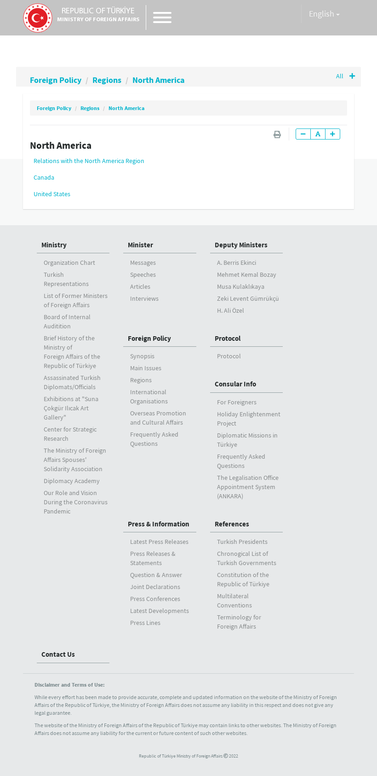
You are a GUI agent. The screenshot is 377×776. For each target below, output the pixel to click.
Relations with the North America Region (89, 161)
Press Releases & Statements (153, 558)
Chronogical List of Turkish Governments (246, 558)
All (340, 76)
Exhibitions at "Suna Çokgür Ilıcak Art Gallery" (71, 408)
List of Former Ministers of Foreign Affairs (76, 300)
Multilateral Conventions (234, 600)
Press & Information (158, 523)
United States (52, 194)
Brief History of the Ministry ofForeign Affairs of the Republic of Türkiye (72, 352)
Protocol (227, 338)
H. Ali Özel (230, 310)
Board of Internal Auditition (67, 321)
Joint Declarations (155, 587)
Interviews (144, 298)
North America (158, 80)
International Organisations (149, 396)
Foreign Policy (55, 80)
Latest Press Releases (159, 541)
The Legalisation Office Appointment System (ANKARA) (248, 486)
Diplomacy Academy (72, 481)
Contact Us (58, 654)
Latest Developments (159, 611)
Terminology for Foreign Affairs (239, 621)
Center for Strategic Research (70, 434)
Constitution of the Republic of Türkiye (243, 579)
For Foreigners (237, 402)
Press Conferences (155, 599)
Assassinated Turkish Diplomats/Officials (72, 382)
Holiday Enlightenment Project (248, 418)
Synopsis (142, 356)
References (232, 523)
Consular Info (235, 383)
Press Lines (145, 622)
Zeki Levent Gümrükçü (248, 298)
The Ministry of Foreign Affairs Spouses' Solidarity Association (75, 459)
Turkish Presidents (242, 541)
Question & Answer (156, 575)
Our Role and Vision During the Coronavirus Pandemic (76, 502)
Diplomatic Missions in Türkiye (247, 440)
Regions (106, 80)
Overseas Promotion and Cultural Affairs (158, 417)
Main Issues (145, 368)
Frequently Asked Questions (154, 439)
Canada (44, 177)
